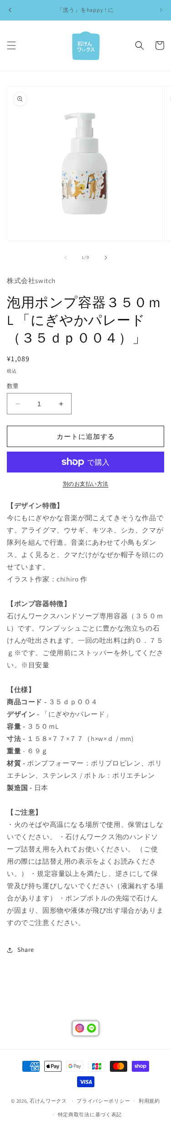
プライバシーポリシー (103, 1101)
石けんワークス (48, 1101)
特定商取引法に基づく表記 (90, 1114)
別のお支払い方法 (86, 483)
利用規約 (149, 1101)
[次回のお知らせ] (161, 10)
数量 (13, 386)
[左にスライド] (66, 258)
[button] (11, 45)
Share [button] (25, 949)
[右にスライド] (106, 258)
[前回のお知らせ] (10, 10)
